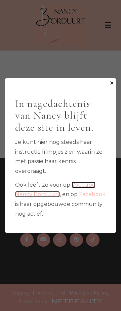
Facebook (92, 194)
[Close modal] (112, 83)
